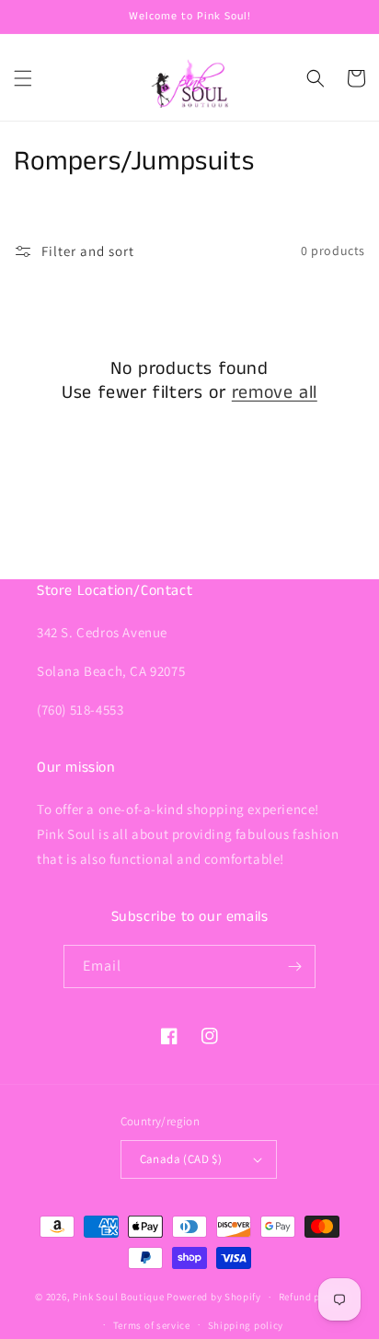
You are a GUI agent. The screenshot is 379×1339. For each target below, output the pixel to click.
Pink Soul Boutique (119, 1296)
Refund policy (311, 1296)
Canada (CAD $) (181, 1159)
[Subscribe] (294, 966)
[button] (23, 78)
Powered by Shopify (214, 1296)
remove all (274, 393)
